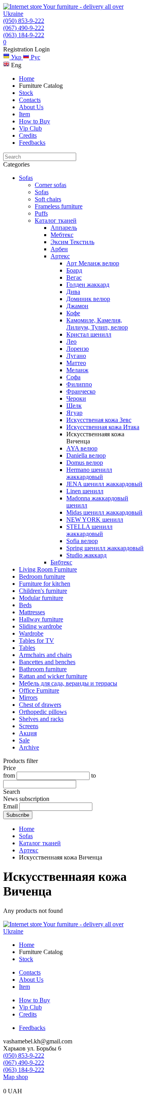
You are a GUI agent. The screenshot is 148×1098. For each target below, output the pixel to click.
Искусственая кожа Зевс (98, 419)
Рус (34, 57)
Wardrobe (31, 633)
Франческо (81, 391)
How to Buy (34, 121)
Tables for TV (36, 640)
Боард (74, 270)
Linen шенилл (84, 491)
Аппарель (64, 227)
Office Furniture (39, 690)
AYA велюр (81, 448)
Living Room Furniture (48, 569)
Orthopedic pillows (43, 711)
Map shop (15, 1076)
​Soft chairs (48, 199)
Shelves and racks (41, 719)
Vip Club (30, 128)
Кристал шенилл (88, 334)
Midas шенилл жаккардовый (104, 512)
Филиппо (79, 384)
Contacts (30, 100)
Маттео (76, 363)
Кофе (73, 313)
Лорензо (77, 348)
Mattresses (32, 612)
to (93, 775)
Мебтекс (62, 234)
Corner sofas (50, 185)
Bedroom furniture (42, 576)
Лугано (76, 355)
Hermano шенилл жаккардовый (89, 473)
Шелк (74, 405)
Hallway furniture (41, 619)
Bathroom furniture (43, 669)
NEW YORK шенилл (94, 519)
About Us (31, 107)
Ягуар (74, 412)
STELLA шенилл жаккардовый (89, 530)
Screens (28, 726)
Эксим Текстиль (72, 242)
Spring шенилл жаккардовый (105, 548)
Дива (73, 291)
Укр (16, 57)
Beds (25, 605)
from (9, 775)
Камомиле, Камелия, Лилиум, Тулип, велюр (97, 324)
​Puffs (41, 213)
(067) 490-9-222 (23, 28)
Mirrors (28, 697)
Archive (29, 747)
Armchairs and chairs (45, 654)
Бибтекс (61, 562)
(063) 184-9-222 (23, 35)
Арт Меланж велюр (92, 263)
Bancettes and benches (47, 662)
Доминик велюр (88, 298)
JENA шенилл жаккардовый (104, 484)
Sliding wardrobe (40, 626)
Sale (24, 740)
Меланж (77, 370)
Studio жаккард (86, 555)
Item (24, 114)
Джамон (77, 306)
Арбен (59, 249)
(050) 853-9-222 (23, 20)
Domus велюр (84, 462)
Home (26, 78)
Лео (71, 341)
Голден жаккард (87, 284)
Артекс (60, 256)
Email (10, 806)
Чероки (76, 398)
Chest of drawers (40, 704)
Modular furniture (41, 597)
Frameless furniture (58, 206)
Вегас (74, 277)
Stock (26, 92)
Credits (28, 135)
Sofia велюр (82, 541)
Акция (28, 733)
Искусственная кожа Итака (102, 427)
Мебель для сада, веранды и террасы (68, 683)
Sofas (26, 177)
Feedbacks (32, 142)
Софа (73, 377)
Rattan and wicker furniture (53, 676)
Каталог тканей (56, 220)
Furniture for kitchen (44, 583)
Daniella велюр (86, 455)
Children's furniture (43, 590)
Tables (27, 647)
